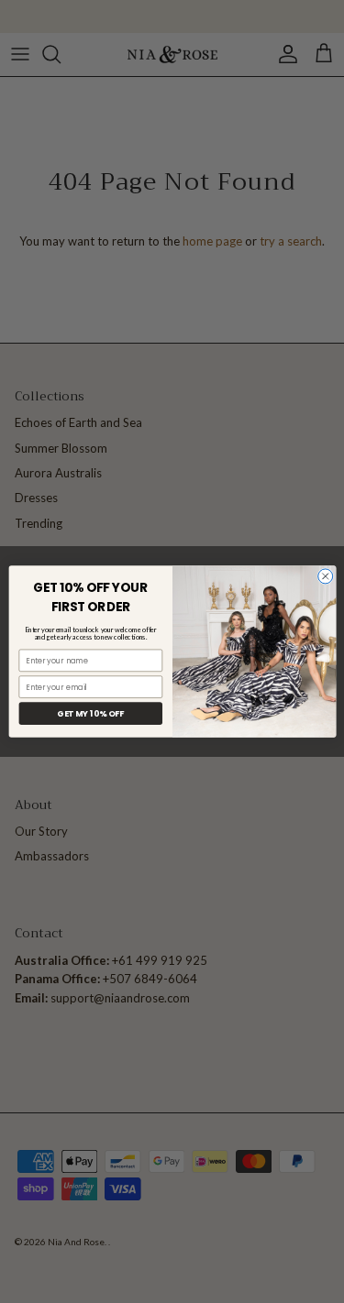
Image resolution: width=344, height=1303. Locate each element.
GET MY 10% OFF (90, 713)
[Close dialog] (324, 576)
